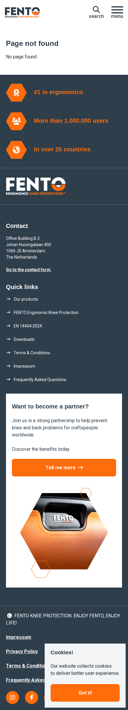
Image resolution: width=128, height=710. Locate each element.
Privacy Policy (22, 651)
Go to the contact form (28, 269)
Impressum (18, 637)
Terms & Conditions (28, 666)
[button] (96, 12)
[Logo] (22, 12)
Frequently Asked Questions (38, 680)
